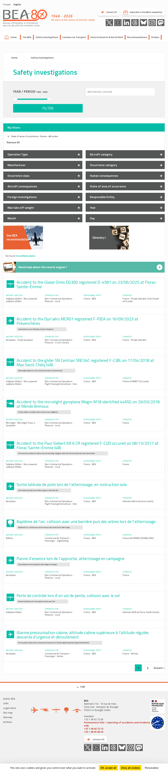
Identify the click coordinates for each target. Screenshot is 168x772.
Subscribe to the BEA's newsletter (146, 12)
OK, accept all (108, 768)
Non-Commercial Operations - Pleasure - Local (59, 300)
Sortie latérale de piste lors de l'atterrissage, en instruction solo (72, 484)
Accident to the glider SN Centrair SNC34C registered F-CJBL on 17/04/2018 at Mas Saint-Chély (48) (85, 362)
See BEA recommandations (18, 237)
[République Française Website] (157, 706)
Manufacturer (17, 165)
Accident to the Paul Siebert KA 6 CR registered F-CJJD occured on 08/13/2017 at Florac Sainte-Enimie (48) (87, 445)
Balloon (9, 538)
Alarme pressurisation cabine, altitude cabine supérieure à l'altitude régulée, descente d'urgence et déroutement (83, 634)
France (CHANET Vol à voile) (136, 381)
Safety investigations (46, 37)
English (17, 4)
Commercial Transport (74, 37)
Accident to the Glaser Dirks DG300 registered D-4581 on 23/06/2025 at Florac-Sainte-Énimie (87, 284)
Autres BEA (9, 698)
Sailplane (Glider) (14, 612)
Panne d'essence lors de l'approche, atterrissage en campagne (70, 558)
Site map (7, 712)
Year (93, 207)
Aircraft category (101, 154)
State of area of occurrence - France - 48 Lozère (34, 136)
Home (13, 37)
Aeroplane (11, 501)
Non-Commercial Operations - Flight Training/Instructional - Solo (61, 383)
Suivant (158, 668)
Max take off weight (21, 207)
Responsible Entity (102, 197)
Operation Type (18, 154)
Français (7, 4)
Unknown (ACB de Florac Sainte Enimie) (141, 612)
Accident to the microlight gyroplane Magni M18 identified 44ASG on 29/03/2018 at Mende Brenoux (88, 404)
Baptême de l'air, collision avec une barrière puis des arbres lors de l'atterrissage (86, 521)
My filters (14, 127)
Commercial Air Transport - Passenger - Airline (57, 655)
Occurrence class (18, 175)
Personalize (151, 768)
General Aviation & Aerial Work (106, 37)
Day (92, 218)
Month (12, 218)
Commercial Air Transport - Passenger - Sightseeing (57, 539)
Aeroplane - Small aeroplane (19, 340)
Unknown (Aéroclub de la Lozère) (138, 501)
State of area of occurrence (108, 186)
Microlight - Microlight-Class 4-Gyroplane (21, 424)
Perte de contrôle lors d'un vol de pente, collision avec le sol (68, 595)
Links (6, 703)
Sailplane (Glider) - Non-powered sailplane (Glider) (21, 300)
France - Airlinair (130, 653)
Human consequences (104, 175)
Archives (7, 722)
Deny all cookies (130, 768)
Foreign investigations (22, 197)
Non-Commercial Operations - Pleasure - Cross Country (59, 341)
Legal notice (9, 708)
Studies (155, 37)
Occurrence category (103, 165)
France (126, 422)
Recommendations (137, 37)
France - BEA (90, 298)
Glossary (98, 237)
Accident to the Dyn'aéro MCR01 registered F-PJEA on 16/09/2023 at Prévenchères (77, 321)
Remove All (13, 142)
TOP (82, 687)
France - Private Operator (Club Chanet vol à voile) (141, 300)
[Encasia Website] (157, 723)
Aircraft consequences (22, 186)
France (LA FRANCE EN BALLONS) (138, 538)
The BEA (26, 37)
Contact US (111, 12)
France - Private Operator (135, 340)
